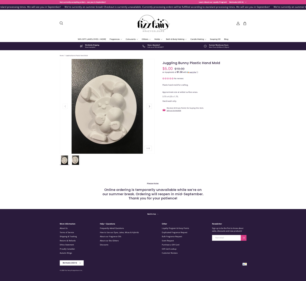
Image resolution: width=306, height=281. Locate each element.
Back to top (151, 214)
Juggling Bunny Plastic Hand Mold (77, 55)
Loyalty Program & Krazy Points (175, 228)
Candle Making (197, 39)
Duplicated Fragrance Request (174, 232)
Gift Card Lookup (169, 249)
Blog (226, 39)
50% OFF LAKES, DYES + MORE (92, 39)
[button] (244, 23)
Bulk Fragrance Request (172, 236)
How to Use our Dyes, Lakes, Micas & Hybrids (119, 232)
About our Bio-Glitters (109, 240)
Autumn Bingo (66, 253)
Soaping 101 (215, 39)
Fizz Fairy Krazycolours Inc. (73, 270)
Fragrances (115, 39)
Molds (157, 39)
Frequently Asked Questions (112, 228)
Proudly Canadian (67, 249)
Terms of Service (67, 232)
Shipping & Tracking (68, 236)
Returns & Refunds (68, 240)
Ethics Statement (67, 244)
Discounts (104, 244)
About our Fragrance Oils (110, 236)
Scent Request (168, 240)
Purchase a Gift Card (170, 244)
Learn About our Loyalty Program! (213, 2)
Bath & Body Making (175, 39)
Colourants (131, 39)
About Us (64, 228)
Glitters (145, 39)
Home (62, 55)
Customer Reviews (170, 253)
